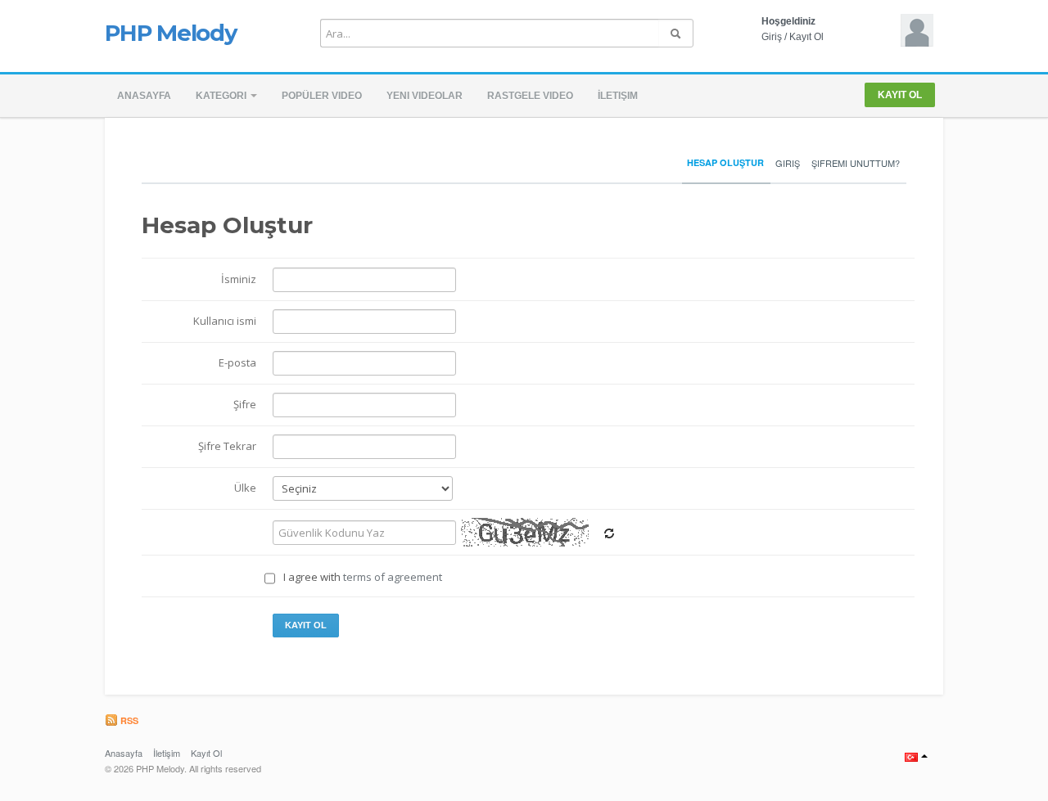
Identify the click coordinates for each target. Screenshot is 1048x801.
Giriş (771, 37)
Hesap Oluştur (725, 162)
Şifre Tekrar (227, 446)
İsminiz (238, 279)
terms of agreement (392, 576)
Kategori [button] (222, 95)
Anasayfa (144, 95)
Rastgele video (530, 95)
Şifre (244, 404)
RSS (128, 720)
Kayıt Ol (806, 37)
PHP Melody (171, 33)
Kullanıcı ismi (224, 320)
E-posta (237, 362)
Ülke (245, 487)
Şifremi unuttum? (855, 162)
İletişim (618, 95)
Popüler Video (322, 95)
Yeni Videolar (424, 95)
